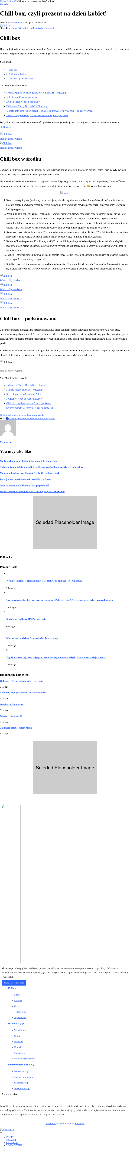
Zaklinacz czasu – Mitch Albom (16, 727)
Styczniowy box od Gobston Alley (23, 394)
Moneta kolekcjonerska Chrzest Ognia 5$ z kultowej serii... (30, 473)
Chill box (13, 70)
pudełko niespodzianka (33, 415)
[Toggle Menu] (1, 1132)
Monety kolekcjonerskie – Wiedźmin (24, 389)
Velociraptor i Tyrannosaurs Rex (22, 97)
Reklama (18, 1041)
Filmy (17, 994)
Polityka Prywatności (24, 1058)
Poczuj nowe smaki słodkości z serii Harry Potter (25, 479)
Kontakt (18, 1047)
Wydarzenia (20, 1017)
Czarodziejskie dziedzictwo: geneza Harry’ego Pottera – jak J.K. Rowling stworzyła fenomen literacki (59, 600)
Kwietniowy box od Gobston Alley (24, 398)
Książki (18, 1000)
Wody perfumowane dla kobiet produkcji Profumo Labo (29, 461)
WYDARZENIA (14, 1145)
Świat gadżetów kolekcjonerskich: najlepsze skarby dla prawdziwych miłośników (42, 467)
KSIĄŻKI (11, 1140)
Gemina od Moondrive (11, 704)
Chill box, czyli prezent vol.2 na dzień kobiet (28, 403)
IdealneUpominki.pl (24, 1077)
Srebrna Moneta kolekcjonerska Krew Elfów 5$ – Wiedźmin (36, 92)
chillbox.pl (5, 127)
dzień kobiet (15, 415)
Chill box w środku (17, 74)
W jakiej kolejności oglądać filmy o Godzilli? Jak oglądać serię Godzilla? (44, 580)
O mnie (18, 1036)
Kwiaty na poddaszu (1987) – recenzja (26, 619)
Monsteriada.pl (21, 1071)
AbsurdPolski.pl (22, 1088)
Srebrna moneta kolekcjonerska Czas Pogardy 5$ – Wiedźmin (32, 491)
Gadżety (11, 1)
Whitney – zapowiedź (11, 716)
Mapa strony (20, 1053)
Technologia (20, 1012)
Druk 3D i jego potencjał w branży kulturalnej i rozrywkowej (37, 115)
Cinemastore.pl (21, 1082)
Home (3, 1)
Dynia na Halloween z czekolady (23, 101)
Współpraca (20, 1030)
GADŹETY (12, 1142)
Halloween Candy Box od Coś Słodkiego (27, 106)
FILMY (10, 1137)
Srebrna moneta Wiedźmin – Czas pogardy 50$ (30, 408)
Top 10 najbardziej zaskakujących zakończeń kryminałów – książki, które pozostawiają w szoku (56, 657)
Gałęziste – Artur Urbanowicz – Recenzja (21, 681)
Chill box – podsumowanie (21, 78)
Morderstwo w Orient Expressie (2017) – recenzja (32, 638)
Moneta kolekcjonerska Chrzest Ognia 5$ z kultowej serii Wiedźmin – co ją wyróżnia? (49, 111)
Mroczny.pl (16, 22)
